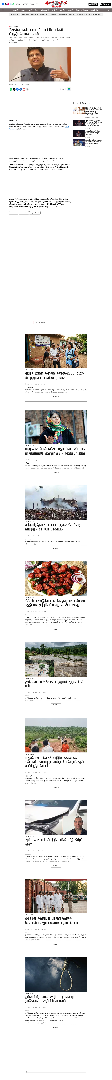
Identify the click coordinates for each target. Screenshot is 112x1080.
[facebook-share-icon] (17, 90)
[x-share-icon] (14, 90)
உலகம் (30, 10)
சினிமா (37, 10)
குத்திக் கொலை (77, 620)
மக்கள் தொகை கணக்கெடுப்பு (45, 390)
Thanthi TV (33, 4)
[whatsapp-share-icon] (11, 90)
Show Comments (40, 322)
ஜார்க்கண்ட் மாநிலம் (32, 1013)
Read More (56, 396)
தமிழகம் (15, 10)
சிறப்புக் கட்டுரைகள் (82, 10)
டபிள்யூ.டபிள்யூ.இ (65, 856)
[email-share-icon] (24, 90)
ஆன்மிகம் (63, 10)
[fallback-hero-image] (79, 110)
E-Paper (18, 4)
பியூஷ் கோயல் (35, 213)
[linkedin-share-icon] (20, 90)
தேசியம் (23, 10)
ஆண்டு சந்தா (94, 10)
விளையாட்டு (45, 10)
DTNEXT (25, 4)
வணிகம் (70, 10)
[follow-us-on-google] (69, 89)
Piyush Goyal (23, 213)
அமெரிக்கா (14, 213)
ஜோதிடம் (54, 10)
